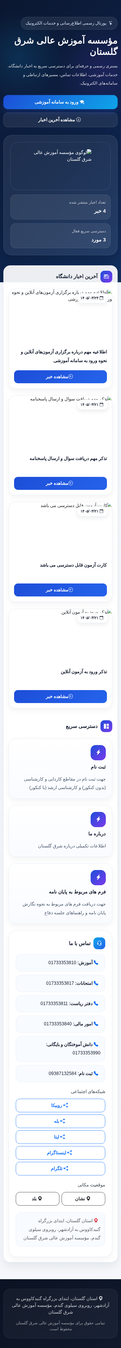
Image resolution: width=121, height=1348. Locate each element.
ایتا (57, 1137)
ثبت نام (98, 767)
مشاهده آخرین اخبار (57, 119)
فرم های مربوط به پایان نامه (77, 892)
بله (57, 1121)
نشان (80, 1198)
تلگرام (57, 1168)
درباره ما (97, 833)
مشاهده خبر (57, 376)
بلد (35, 1198)
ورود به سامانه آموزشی (57, 102)
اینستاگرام (57, 1152)
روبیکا (57, 1105)
